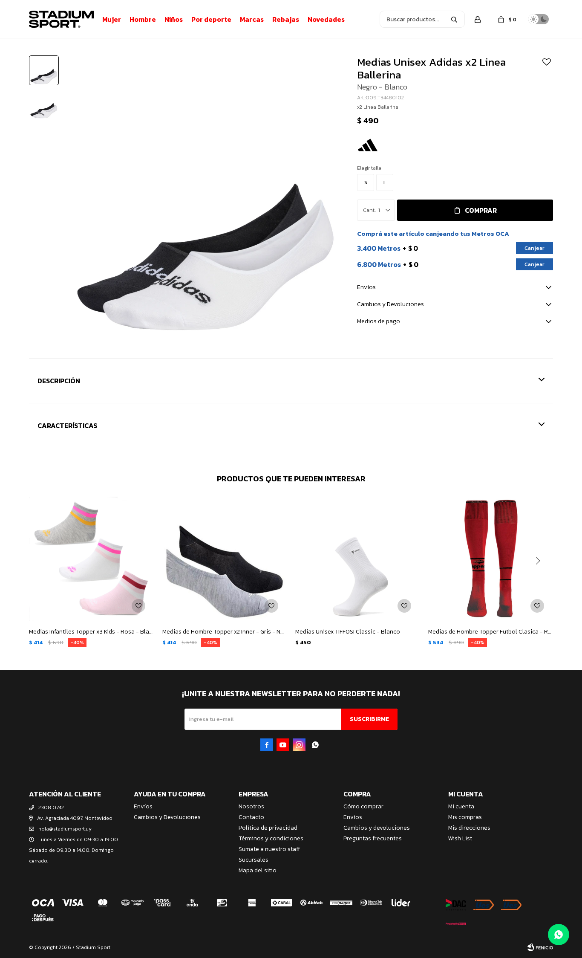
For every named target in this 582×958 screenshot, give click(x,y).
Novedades (326, 19)
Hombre (143, 19)
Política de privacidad (268, 827)
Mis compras (465, 817)
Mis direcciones (469, 827)
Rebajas (285, 19)
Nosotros (251, 806)
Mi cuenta (461, 806)
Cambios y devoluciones (376, 827)
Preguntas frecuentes (372, 838)
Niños (173, 19)
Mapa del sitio (258, 870)
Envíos (143, 806)
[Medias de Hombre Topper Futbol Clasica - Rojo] (490, 559)
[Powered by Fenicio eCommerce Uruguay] (540, 947)
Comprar (481, 210)
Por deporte (211, 19)
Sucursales (253, 859)
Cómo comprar (363, 806)
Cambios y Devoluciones (167, 817)
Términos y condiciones (271, 838)
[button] (454, 19)
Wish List (460, 838)
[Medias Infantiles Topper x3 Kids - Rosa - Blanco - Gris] (91, 559)
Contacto (251, 817)
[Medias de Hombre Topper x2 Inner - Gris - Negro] (224, 559)
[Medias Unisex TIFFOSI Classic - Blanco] (357, 559)
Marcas (252, 19)
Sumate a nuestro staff (269, 849)
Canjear (534, 248)
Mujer (111, 19)
